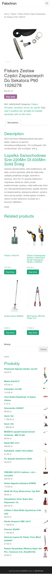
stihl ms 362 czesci (22, 114)
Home (6, 14)
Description (12, 122)
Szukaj (7, 344)
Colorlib (24, 571)
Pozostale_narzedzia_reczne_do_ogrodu (22, 107)
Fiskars (13, 14)
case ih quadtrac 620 (13, 110)
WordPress (39, 571)
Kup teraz (10, 96)
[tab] (13, 122)
